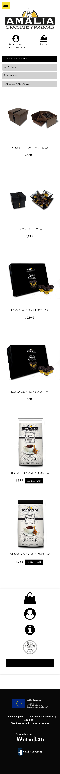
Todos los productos (18, 59)
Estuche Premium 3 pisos (29, 148)
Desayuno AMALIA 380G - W (30, 473)
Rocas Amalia (13, 75)
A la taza (10, 67)
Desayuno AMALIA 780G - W (30, 555)
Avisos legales (16, 716)
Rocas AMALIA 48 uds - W (29, 392)
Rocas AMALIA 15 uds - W (29, 311)
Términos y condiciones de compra (30, 723)
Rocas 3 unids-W (29, 229)
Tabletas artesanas (16, 84)
